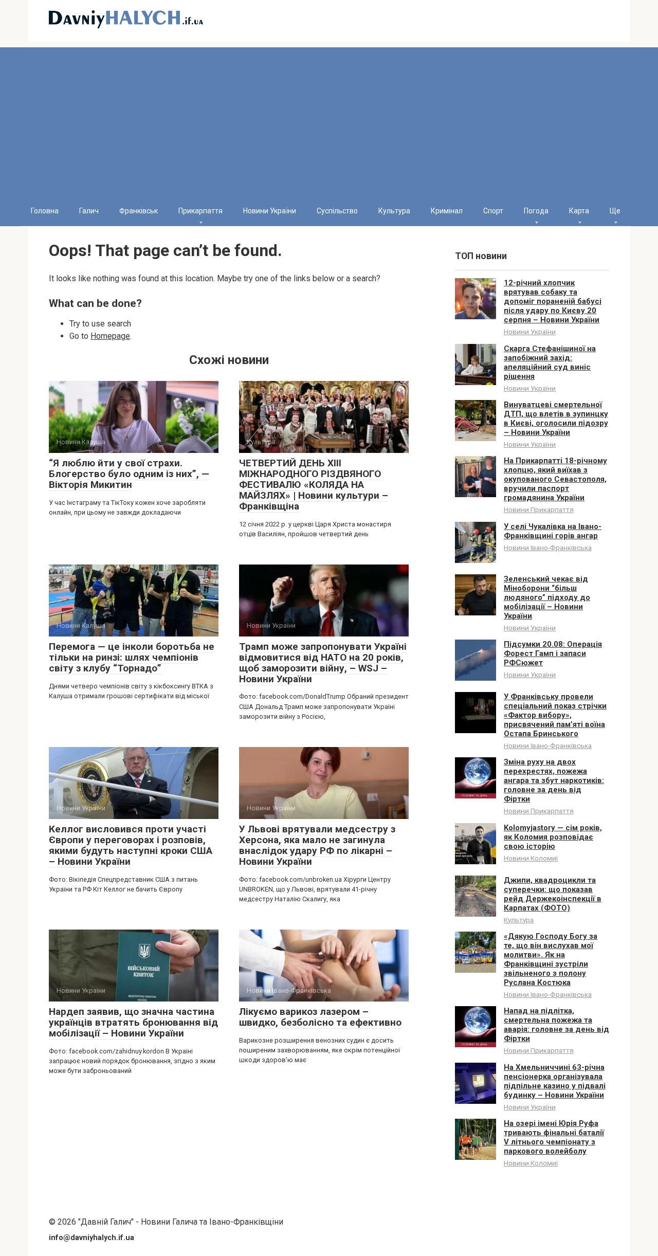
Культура (394, 211)
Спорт (493, 211)
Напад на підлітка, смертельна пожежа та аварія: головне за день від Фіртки (556, 1024)
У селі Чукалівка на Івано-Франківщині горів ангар (552, 531)
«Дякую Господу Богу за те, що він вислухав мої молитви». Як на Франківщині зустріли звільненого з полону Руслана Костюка (550, 959)
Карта (579, 211)
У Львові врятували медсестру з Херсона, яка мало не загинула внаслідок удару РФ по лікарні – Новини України (317, 845)
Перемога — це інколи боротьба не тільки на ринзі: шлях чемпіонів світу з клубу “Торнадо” (131, 657)
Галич (89, 211)
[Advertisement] (329, 119)
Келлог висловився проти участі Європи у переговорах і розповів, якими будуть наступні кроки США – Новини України (130, 845)
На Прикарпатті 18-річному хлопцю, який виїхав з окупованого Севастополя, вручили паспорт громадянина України (555, 479)
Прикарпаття (200, 211)
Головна (45, 211)
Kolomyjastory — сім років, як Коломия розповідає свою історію (553, 837)
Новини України (269, 211)
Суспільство (337, 211)
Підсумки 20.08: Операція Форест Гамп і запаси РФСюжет (553, 653)
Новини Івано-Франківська (548, 547)
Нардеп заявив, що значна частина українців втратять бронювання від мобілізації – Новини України (133, 1022)
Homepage (110, 336)
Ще (615, 211)
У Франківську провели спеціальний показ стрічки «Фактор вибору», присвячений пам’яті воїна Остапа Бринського (555, 715)
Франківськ (138, 211)
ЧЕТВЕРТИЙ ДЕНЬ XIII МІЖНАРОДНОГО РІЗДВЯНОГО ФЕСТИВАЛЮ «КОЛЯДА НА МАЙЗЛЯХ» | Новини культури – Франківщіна (313, 484)
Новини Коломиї (531, 858)
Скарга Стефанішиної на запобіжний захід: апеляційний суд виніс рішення (550, 362)
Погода (536, 211)
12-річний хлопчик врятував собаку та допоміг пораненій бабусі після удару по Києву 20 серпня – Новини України (552, 301)
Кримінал (447, 211)
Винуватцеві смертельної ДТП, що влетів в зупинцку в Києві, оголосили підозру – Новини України (556, 418)
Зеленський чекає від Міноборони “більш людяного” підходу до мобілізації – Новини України (547, 597)
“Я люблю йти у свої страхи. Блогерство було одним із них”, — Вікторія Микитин (129, 473)
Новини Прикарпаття (539, 509)
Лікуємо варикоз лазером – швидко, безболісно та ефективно (320, 1017)
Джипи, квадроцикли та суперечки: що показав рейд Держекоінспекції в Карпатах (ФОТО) (552, 894)
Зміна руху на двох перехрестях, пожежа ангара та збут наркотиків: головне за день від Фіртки (554, 780)
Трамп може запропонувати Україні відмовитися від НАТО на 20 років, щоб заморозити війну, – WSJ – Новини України (323, 663)
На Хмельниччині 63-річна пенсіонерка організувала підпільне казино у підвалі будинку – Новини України (555, 1081)
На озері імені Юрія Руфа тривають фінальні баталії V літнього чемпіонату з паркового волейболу (554, 1137)
